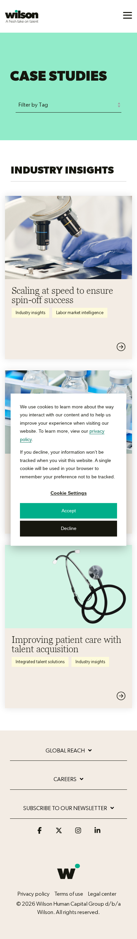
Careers (65, 779)
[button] (127, 15)
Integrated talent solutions (40, 662)
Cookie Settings (69, 493)
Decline (68, 528)
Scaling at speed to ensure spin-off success (62, 295)
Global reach (65, 750)
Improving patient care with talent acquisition (66, 644)
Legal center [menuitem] (102, 894)
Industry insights (30, 312)
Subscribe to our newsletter (65, 808)
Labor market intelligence (79, 312)
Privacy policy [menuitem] (33, 894)
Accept (69, 511)
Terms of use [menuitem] (68, 894)
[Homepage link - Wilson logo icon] (68, 882)
